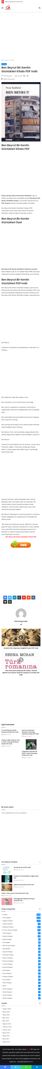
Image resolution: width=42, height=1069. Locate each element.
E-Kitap (12, 60)
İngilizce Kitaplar (8, 921)
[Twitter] (10, 597)
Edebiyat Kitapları (8, 927)
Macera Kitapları (8, 958)
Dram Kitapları (7, 973)
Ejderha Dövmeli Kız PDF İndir (24, 885)
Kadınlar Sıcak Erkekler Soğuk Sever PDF (26, 877)
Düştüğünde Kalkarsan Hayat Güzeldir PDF (24, 900)
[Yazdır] (10, 602)
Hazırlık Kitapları (8, 924)
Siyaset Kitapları (8, 951)
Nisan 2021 (6, 1036)
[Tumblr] (19, 597)
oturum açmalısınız (21, 813)
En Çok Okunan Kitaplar (10, 930)
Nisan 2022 (6, 1015)
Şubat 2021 (6, 1042)
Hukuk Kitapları (7, 992)
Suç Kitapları (7, 979)
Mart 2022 (6, 1018)
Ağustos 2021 (7, 1024)
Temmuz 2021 (7, 1027)
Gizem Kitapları (7, 995)
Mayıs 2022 (6, 1012)
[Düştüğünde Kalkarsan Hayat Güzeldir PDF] (6, 901)
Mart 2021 (6, 1039)
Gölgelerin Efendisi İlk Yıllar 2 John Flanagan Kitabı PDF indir (29, 753)
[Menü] (2, 8)
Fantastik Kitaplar (8, 955)
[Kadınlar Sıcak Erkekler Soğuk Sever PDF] (6, 878)
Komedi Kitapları (8, 967)
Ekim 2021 (6, 1021)
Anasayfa (6, 60)
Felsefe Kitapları (8, 936)
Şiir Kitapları (6, 970)
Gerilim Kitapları (7, 998)
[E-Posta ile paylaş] (5, 602)
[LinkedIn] (15, 597)
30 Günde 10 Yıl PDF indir (22, 867)
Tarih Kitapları (7, 933)
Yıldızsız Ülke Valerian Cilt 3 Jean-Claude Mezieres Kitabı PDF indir (10, 742)
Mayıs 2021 (6, 1033)
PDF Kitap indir (8, 76)
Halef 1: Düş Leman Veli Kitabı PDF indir (17, 1)
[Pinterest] (24, 597)
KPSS (4, 986)
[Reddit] (29, 597)
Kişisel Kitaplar (7, 939)
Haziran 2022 (7, 1009)
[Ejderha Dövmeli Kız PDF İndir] (6, 887)
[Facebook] (5, 597)
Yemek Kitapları (7, 989)
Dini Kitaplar (6, 942)
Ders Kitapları (7, 917)
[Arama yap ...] (40, 8)
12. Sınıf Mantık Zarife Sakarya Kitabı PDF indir (10, 731)
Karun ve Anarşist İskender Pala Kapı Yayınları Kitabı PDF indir (30, 732)
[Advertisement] (21, 35)
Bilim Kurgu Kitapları (9, 945)
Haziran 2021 (7, 1030)
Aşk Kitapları (6, 948)
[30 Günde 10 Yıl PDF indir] (6, 870)
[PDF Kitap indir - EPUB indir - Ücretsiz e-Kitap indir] (8, 8)
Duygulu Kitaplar (8, 976)
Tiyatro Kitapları (8, 964)
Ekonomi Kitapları (8, 961)
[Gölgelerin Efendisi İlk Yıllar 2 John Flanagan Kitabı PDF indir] (31, 744)
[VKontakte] (33, 597)
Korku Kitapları (7, 982)
